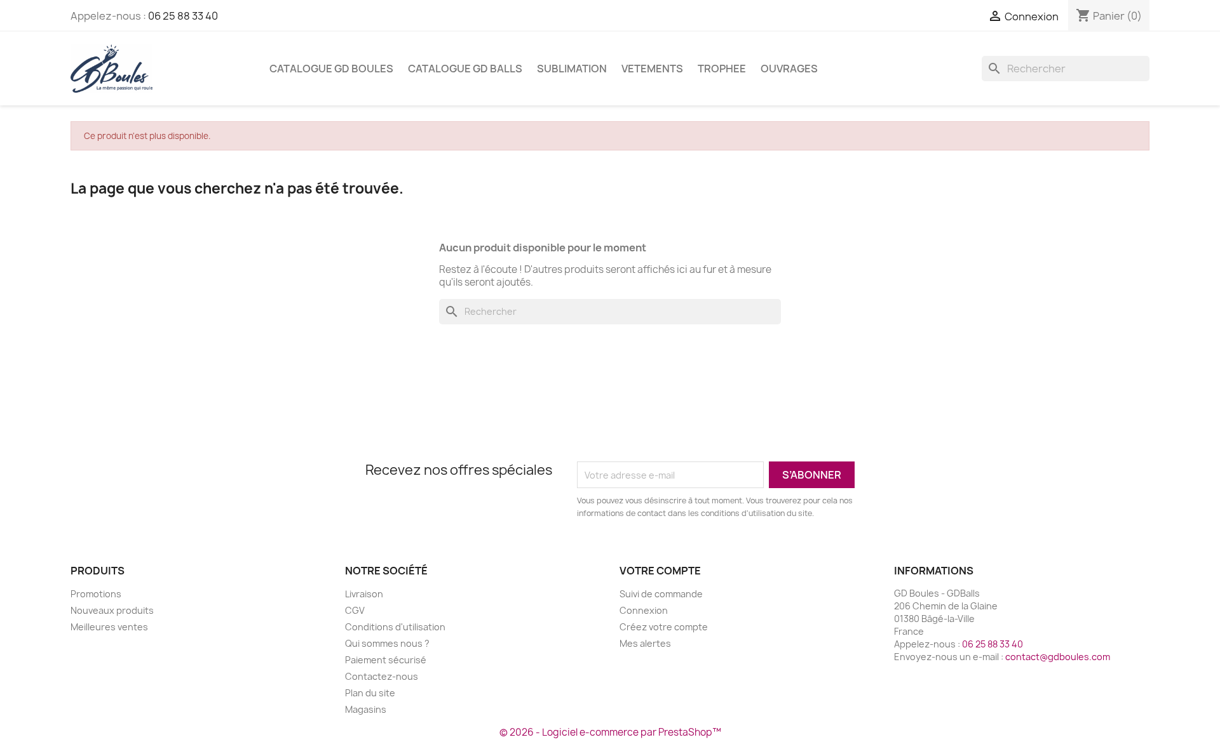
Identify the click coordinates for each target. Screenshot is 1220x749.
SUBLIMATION (572, 69)
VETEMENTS (652, 69)
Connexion (644, 610)
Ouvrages (789, 69)
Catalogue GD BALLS (465, 69)
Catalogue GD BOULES (331, 69)
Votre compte (660, 571)
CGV (355, 610)
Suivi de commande (661, 594)
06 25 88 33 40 (183, 16)
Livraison (364, 594)
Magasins (365, 709)
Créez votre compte (664, 627)
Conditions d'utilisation (395, 627)
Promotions (96, 594)
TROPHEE (722, 69)
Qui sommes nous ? (387, 643)
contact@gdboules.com (1057, 657)
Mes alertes (645, 643)
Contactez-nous (381, 676)
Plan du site (370, 693)
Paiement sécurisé (385, 660)
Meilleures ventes (109, 627)
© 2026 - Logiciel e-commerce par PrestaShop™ (610, 732)
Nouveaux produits (112, 610)
